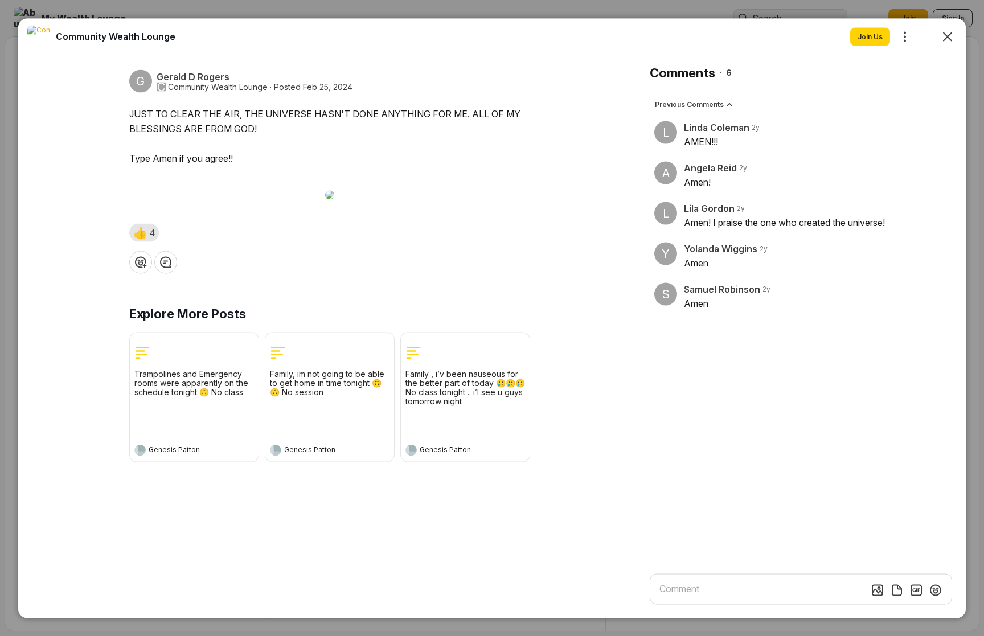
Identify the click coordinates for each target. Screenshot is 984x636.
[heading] (183, 451)
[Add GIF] (916, 590)
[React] (140, 262)
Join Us (870, 36)
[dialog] (492, 318)
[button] (144, 232)
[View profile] (140, 450)
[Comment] (165, 262)
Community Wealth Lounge (218, 86)
